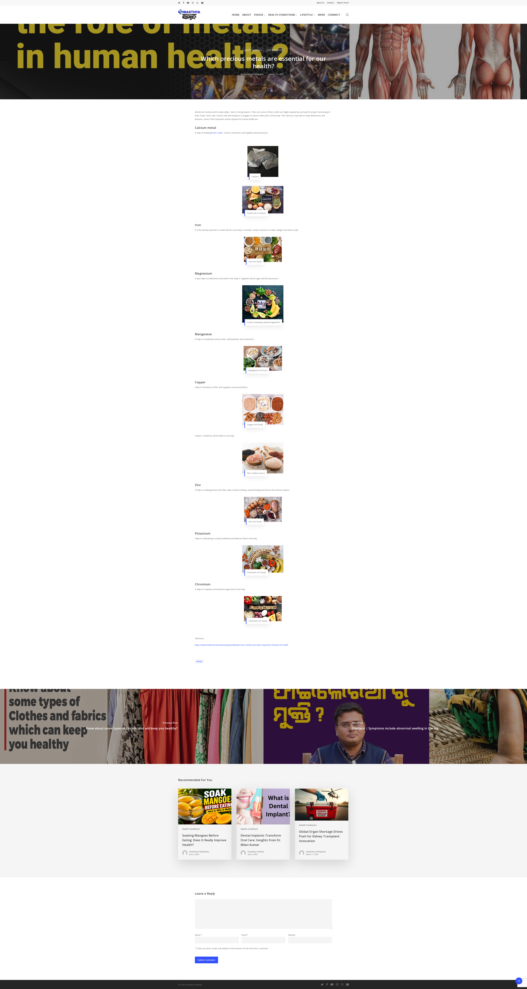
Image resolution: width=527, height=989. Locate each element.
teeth (220, 132)
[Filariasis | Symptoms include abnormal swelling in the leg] (395, 726)
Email (245, 935)
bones (214, 132)
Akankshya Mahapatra (253, 74)
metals (199, 661)
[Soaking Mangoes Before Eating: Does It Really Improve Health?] (204, 824)
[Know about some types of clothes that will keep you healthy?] (132, 726)
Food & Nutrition (275, 50)
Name (198, 935)
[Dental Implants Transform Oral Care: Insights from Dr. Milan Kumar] (263, 824)
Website (291, 935)
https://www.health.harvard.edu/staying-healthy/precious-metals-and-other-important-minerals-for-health (241, 645)
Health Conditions (253, 50)
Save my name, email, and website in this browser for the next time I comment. (233, 948)
